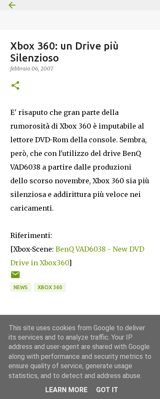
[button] (15, 86)
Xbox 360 (50, 287)
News (21, 287)
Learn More (66, 390)
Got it (107, 390)
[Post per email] (15, 278)
